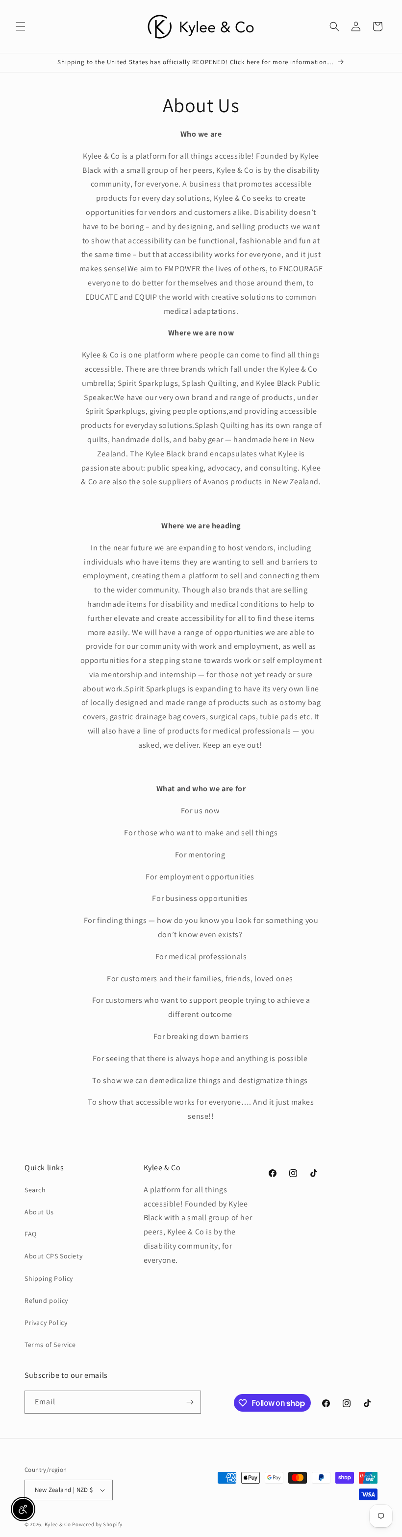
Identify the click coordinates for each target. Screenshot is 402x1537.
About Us (39, 1211)
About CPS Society (53, 1256)
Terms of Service (50, 1344)
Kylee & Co (58, 1524)
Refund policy (46, 1300)
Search (35, 1189)
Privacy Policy (46, 1322)
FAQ (31, 1234)
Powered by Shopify (97, 1524)
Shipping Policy (49, 1278)
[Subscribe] (190, 1402)
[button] (20, 26)
